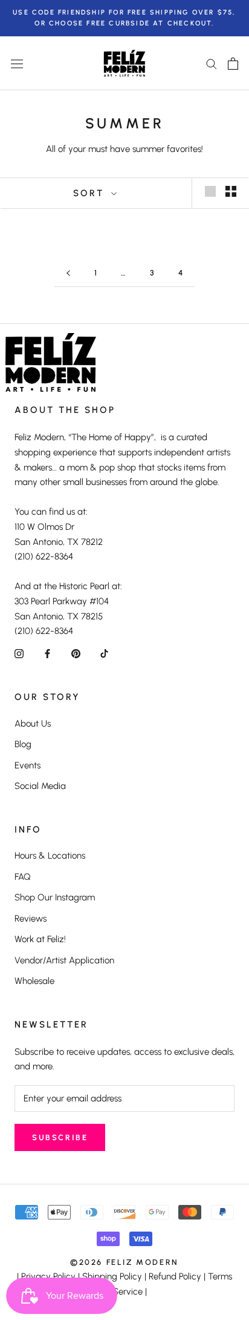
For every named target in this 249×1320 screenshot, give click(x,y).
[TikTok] (104, 653)
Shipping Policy (112, 1276)
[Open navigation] (17, 63)
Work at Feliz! (40, 939)
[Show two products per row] (230, 191)
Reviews (31, 918)
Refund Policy (175, 1276)
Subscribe (60, 1137)
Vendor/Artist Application (64, 960)
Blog (23, 744)
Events (27, 765)
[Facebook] (47, 653)
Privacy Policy (48, 1276)
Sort (90, 193)
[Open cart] (233, 64)
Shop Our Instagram (55, 897)
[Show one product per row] (210, 191)
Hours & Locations (50, 855)
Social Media (40, 785)
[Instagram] (19, 653)
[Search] (211, 63)
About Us (33, 723)
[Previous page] (68, 273)
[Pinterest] (75, 653)
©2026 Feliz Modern (124, 1262)
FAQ (23, 876)
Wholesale (34, 980)
